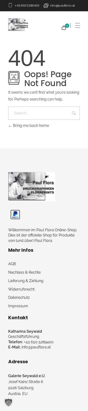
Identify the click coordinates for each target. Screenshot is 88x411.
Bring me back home (30, 125)
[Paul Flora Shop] (31, 186)
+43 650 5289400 (26, 5)
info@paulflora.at (62, 5)
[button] (8, 402)
